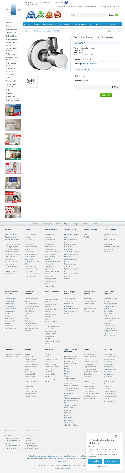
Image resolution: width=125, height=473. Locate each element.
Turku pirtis (107, 379)
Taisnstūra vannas (11, 237)
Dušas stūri (28, 239)
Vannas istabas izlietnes (11, 49)
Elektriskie (107, 242)
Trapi (66, 301)
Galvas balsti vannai (12, 274)
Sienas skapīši (10, 321)
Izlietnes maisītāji (50, 247)
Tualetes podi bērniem (71, 252)
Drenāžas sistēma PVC (13, 446)
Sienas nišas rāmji (31, 269)
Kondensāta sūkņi (90, 369)
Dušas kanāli (68, 304)
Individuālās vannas (11, 252)
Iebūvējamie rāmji (110, 306)
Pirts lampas (108, 376)
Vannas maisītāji (50, 239)
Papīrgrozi (87, 306)
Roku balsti (68, 418)
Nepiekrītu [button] (112, 461)
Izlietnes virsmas (10, 309)
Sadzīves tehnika (12, 100)
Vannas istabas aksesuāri (11, 85)
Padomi (79, 7)
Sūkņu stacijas (89, 391)
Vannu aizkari (9, 264)
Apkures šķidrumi (30, 396)
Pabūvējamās (29, 311)
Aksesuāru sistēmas (71, 425)
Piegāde (87, 7)
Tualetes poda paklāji (71, 388)
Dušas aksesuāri (30, 276)
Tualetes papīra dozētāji (72, 398)
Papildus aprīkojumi (110, 396)
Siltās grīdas (10, 74)
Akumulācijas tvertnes (52, 367)
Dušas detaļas (49, 276)
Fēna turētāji (68, 393)
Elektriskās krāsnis (110, 354)
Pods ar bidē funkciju (71, 254)
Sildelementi (108, 244)
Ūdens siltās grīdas (11, 357)
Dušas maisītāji (50, 242)
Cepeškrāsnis (29, 438)
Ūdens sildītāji (11, 81)
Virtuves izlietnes (12, 54)
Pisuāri (86, 237)
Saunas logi (108, 364)
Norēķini (94, 7)
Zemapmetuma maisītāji (52, 261)
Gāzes (47, 357)
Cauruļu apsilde (30, 376)
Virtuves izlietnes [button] (79, 24)
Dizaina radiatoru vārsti (111, 247)
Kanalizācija (10, 97)
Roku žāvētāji (108, 311)
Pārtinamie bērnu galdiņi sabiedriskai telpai (110, 330)
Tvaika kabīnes (30, 257)
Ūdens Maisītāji (11, 29)
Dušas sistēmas (50, 257)
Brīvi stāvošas (29, 321)
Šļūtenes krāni (49, 286)
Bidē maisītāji (49, 264)
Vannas (9, 23)
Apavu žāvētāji (30, 374)
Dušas (8, 26)
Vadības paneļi (109, 381)
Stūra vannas (9, 242)
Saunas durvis (108, 362)
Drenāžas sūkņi (89, 364)
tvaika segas (88, 299)
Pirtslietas (9, 93)
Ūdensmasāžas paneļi (32, 261)
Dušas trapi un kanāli (11, 58)
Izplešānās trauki (89, 396)
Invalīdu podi (68, 249)
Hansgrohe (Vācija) (90, 64)
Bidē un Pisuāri (11, 36)
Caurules (107, 399)
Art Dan (72, 465)
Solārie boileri (49, 369)
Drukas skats (115, 31)
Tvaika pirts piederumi (111, 357)
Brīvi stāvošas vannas (12, 244)
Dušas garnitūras (50, 254)
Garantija (102, 7)
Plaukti (7, 323)
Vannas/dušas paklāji (71, 386)
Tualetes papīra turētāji (72, 381)
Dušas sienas (29, 252)
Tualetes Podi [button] (63, 24)
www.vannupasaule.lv (56, 458)
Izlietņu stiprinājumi (31, 328)
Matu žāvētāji (108, 313)
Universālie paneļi (11, 266)
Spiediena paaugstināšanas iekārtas (90, 379)
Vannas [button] (27, 24)
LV (115, 7)
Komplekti (8, 326)
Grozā (114, 15)
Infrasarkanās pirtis (110, 369)
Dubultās (28, 313)
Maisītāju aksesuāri (51, 279)
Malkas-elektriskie (51, 364)
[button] (104, 466)
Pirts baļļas (107, 371)
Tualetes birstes (69, 378)
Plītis (26, 389)
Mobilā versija (62, 462)
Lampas (67, 371)
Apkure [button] (113, 24)
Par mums (62, 7)
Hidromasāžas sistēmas (13, 254)
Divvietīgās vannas (11, 247)
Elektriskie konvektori (32, 364)
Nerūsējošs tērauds (110, 234)
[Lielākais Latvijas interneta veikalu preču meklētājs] (48, 456)
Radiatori (28, 354)
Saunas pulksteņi (109, 394)
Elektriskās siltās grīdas (13, 354)
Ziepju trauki (68, 383)
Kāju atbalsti (68, 420)
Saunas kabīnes (109, 374)
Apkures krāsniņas (31, 359)
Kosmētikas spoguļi (70, 356)
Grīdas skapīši (10, 306)
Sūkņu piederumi (89, 399)
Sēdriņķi (67, 279)
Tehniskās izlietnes (51, 321)
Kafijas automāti (30, 443)
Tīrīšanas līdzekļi (30, 266)
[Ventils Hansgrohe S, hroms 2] (31, 81)
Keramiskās (48, 297)
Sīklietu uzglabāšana (71, 405)
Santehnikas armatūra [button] (98, 24)
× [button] (119, 436)
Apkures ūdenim (109, 239)
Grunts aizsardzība (31, 391)
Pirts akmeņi (108, 386)
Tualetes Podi (11, 33)
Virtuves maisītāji (50, 249)
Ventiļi (56, 31)
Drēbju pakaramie (70, 359)
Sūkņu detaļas (89, 389)
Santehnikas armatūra (10, 70)
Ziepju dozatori (69, 391)
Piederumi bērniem (70, 403)
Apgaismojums (10, 311)
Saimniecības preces (11, 64)
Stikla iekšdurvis (109, 401)
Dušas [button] (36, 24)
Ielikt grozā (106, 95)
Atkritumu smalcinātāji (52, 326)
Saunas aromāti (109, 384)
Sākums (28, 31)
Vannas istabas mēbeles (11, 44)
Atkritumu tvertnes (90, 301)
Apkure (8, 78)
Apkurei (86, 359)
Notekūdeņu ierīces (90, 371)
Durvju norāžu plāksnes (112, 318)
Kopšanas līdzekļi (50, 334)
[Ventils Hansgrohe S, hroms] (47, 54)
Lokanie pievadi (109, 326)
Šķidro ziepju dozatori (52, 324)
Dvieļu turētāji (68, 361)
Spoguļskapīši (10, 304)
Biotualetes (68, 257)
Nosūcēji (28, 441)
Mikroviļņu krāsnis (31, 436)
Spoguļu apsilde (30, 394)
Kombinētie (48, 362)
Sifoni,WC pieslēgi (11, 448)
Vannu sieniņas (10, 257)
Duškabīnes (29, 242)
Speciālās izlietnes (31, 323)
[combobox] (116, 436)
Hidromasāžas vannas (12, 249)
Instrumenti (107, 321)
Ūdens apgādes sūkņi (91, 394)
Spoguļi (7, 313)
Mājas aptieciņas (109, 335)
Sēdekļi (27, 264)
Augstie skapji (9, 301)
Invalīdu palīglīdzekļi (110, 304)
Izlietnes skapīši (10, 299)
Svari (66, 396)
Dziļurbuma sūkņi (90, 367)
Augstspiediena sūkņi (91, 354)
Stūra (26, 316)
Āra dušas (48, 259)
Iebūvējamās (29, 309)
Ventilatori (107, 309)
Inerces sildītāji (30, 371)
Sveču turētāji (68, 422)
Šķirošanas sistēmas (91, 309)
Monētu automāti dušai (32, 274)
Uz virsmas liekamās (32, 306)
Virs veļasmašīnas (31, 326)
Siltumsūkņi (88, 374)
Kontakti (109, 7)
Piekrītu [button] (95, 461)
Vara (105, 237)
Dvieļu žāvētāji (11, 39)
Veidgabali (107, 323)
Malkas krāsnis (109, 359)
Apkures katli (29, 357)
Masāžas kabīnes (30, 254)
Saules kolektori (30, 379)
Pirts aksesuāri (109, 367)
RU (119, 7)
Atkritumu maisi (89, 311)
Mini (26, 318)
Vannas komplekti (11, 234)
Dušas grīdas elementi (71, 309)
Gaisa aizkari (29, 386)
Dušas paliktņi (29, 259)
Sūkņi (8, 90)
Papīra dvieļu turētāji (71, 400)
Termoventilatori (30, 362)
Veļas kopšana (89, 304)
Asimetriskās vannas (12, 239)
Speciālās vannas (11, 261)
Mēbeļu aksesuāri (11, 328)
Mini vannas (9, 259)
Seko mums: (59, 2)
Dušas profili (29, 271)
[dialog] (104, 452)
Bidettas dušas (49, 244)
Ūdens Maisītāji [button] (48, 24)
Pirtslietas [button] (28, 28)
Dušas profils (68, 306)
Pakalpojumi (71, 7)
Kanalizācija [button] (40, 28)
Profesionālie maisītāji (52, 252)
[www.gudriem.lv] (73, 456)
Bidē (85, 234)
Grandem (85, 465)
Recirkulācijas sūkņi (90, 362)
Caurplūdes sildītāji (51, 359)
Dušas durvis (29, 244)
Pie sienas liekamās (31, 304)
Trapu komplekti (69, 299)
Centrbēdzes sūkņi (90, 357)
